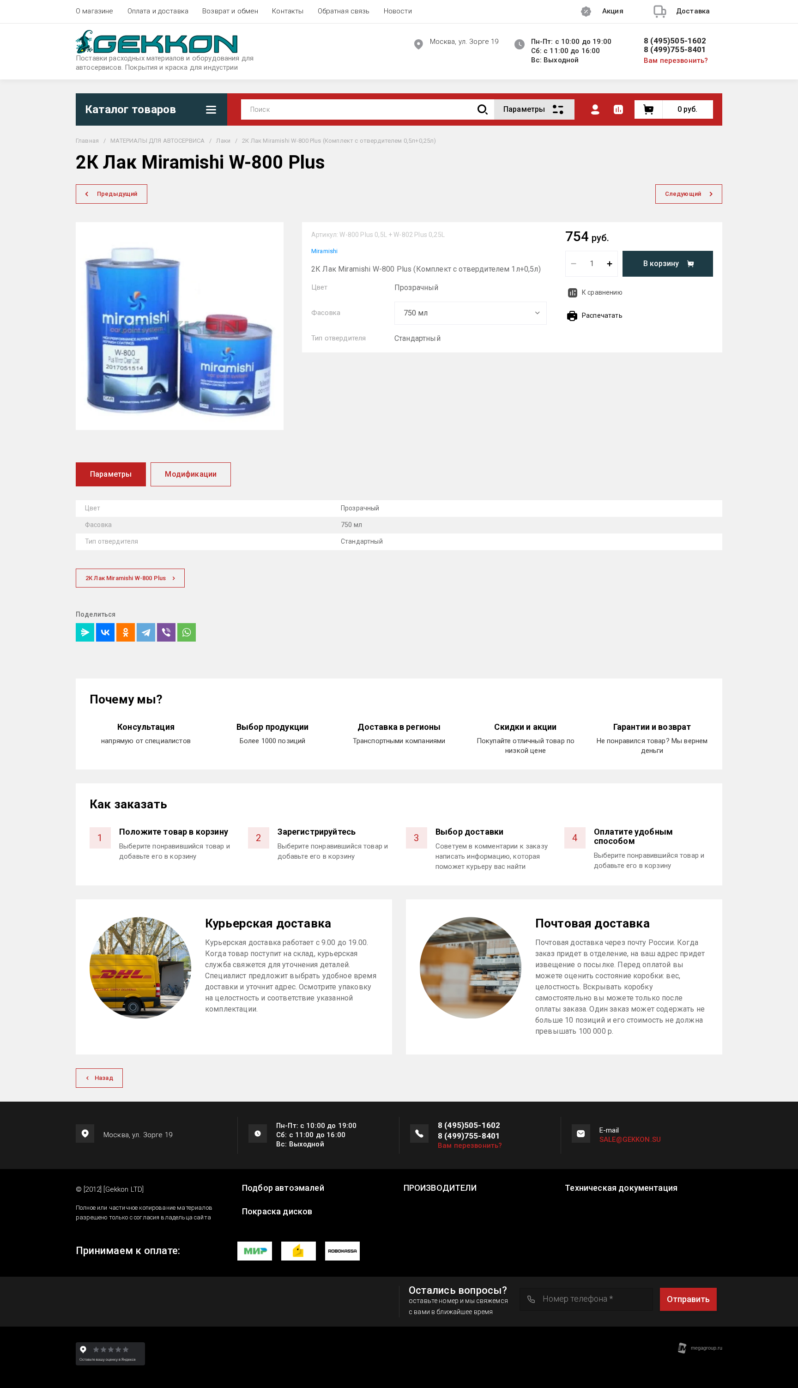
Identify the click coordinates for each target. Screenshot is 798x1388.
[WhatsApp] (186, 632)
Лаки (223, 140)
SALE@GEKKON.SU (630, 1139)
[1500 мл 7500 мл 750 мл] (470, 313)
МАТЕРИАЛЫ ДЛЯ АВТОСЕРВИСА (157, 140)
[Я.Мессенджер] (85, 632)
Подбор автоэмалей (283, 1188)
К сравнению (602, 292)
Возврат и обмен (230, 11)
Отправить (688, 1299)
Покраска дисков (277, 1211)
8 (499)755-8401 (675, 49)
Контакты (287, 11)
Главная (87, 140)
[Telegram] (146, 632)
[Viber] (166, 632)
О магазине (95, 11)
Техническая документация (621, 1188)
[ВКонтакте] (105, 632)
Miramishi (324, 251)
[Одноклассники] (125, 632)
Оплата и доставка (158, 11)
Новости (398, 11)
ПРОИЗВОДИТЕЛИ (440, 1188)
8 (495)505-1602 (675, 40)
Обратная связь (344, 11)
